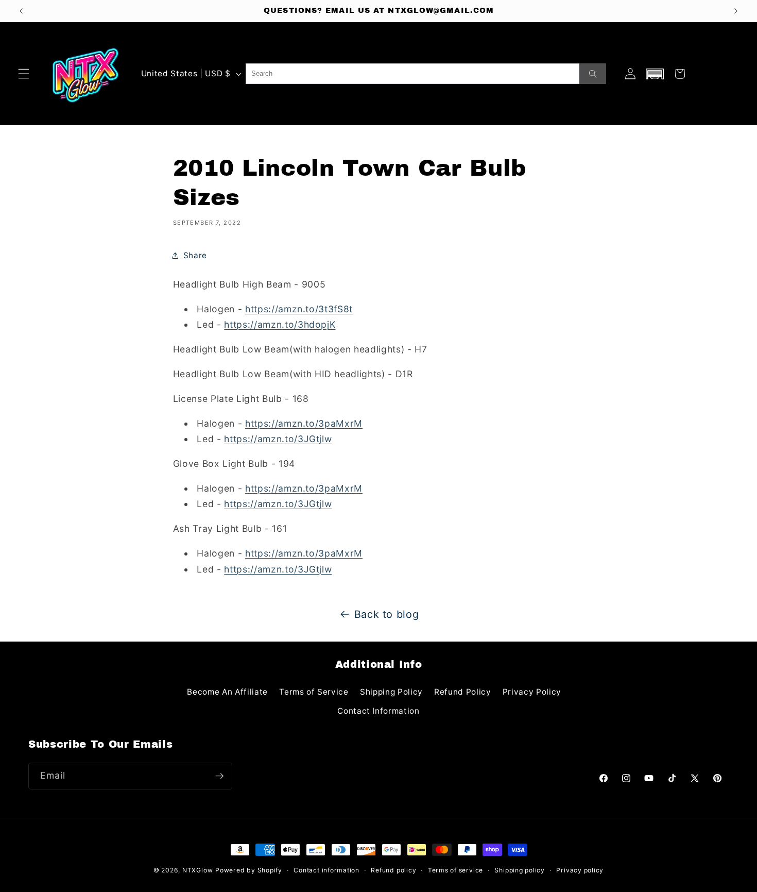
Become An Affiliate (227, 692)
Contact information (326, 870)
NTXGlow (197, 870)
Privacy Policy (532, 692)
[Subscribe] (219, 776)
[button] (23, 73)
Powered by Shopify (248, 870)
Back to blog (386, 614)
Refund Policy (462, 692)
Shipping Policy (391, 692)
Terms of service (455, 870)
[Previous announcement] (21, 11)
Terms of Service (314, 692)
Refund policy (393, 870)
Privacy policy (580, 870)
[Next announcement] (736, 11)
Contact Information (378, 711)
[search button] (592, 73)
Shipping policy (519, 870)
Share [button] (195, 255)
